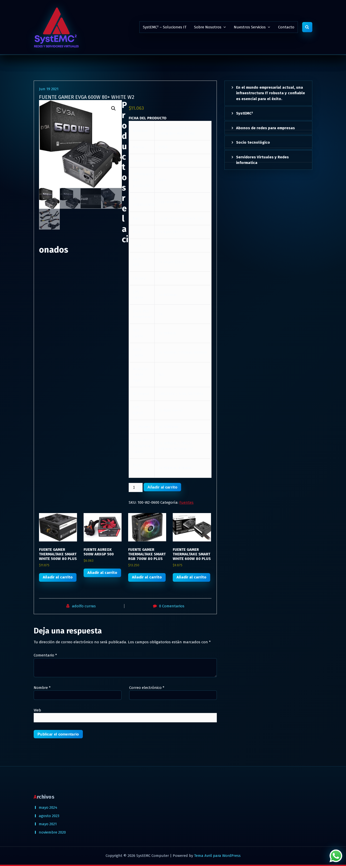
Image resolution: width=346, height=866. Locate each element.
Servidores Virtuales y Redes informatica (262, 160)
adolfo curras (84, 606)
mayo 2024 (48, 807)
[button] (113, 108)
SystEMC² (244, 113)
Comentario (45, 655)
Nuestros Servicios (250, 27)
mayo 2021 (48, 824)
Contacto (286, 27)
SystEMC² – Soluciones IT (164, 27)
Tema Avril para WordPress (217, 855)
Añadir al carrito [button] (58, 577)
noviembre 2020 (52, 832)
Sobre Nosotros (207, 27)
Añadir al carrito (162, 487)
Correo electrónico (146, 687)
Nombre (42, 687)
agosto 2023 (49, 816)
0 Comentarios (171, 606)
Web (37, 710)
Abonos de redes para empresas (265, 128)
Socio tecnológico (253, 142)
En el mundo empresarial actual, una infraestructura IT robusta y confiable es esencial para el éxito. (270, 93)
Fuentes (186, 502)
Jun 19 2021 (49, 89)
